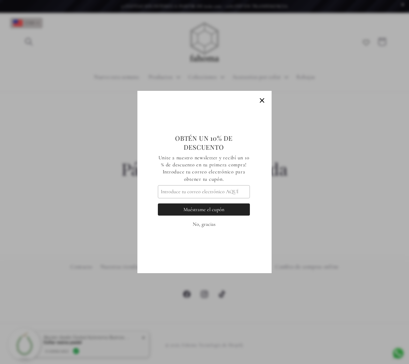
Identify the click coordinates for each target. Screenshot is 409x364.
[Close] (262, 100)
